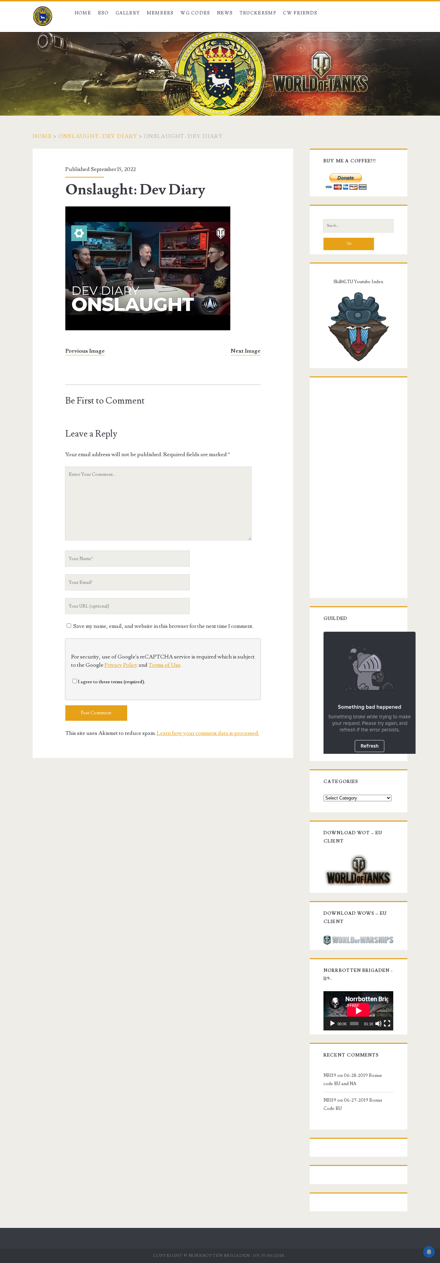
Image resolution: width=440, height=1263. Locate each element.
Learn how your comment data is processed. (208, 733)
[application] (358, 1010)
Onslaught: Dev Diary (98, 136)
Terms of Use (164, 665)
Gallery (128, 13)
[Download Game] (358, 870)
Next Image (246, 350)
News (225, 13)
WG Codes (195, 13)
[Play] (332, 1023)
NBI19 (329, 1075)
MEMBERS (160, 13)
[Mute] (378, 1023)
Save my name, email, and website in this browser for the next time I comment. (163, 626)
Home (83, 13)
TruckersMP (258, 13)
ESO (103, 13)
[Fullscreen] (387, 1023)
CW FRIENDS (300, 13)
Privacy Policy (121, 665)
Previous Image (85, 350)
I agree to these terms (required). (111, 682)
